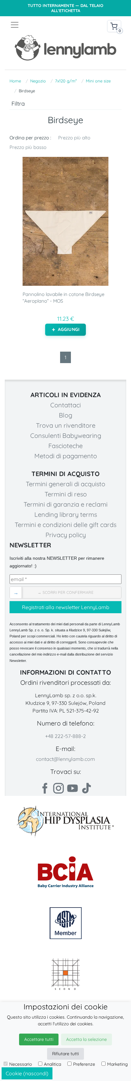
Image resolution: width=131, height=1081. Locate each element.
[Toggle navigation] (38, 25)
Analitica (52, 1064)
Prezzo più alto (74, 138)
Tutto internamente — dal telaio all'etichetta (65, 8)
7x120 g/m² (66, 80)
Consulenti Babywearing (65, 435)
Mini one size (98, 80)
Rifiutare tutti (65, 1053)
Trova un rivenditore (65, 425)
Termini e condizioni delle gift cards (65, 525)
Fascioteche (65, 446)
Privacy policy (65, 535)
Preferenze (84, 1064)
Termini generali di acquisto (65, 484)
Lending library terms (65, 514)
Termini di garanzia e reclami (65, 504)
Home (15, 80)
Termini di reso (66, 494)
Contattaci (65, 405)
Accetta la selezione (86, 1039)
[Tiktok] (86, 788)
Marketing (117, 1064)
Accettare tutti (38, 1039)
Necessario (20, 1064)
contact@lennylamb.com (65, 759)
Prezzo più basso (28, 147)
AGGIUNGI (68, 329)
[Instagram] (58, 788)
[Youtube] (72, 788)
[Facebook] (44, 788)
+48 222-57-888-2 (65, 736)
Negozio (38, 80)
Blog (65, 415)
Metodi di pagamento (65, 456)
